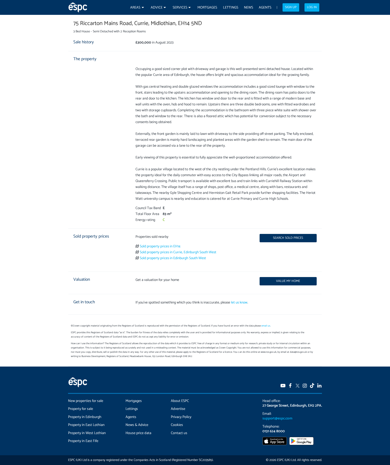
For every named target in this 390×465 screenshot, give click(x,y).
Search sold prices (288, 238)
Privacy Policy (181, 417)
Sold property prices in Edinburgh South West (173, 258)
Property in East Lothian (86, 425)
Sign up (291, 7)
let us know (239, 303)
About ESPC (180, 401)
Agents (265, 8)
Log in (312, 7)
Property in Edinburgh (84, 417)
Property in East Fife (83, 441)
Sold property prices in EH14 (160, 246)
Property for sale (80, 409)
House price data (138, 433)
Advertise (178, 409)
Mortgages (207, 8)
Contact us (179, 433)
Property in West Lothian (87, 433)
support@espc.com (277, 418)
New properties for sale (85, 401)
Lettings (230, 8)
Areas (135, 8)
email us (265, 326)
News (248, 8)
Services (180, 8)
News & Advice (137, 425)
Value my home (288, 281)
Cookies (177, 425)
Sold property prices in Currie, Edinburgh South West (178, 252)
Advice (156, 8)
